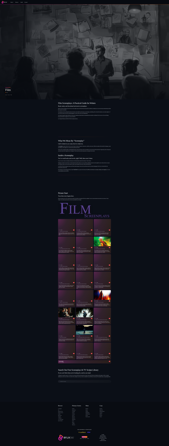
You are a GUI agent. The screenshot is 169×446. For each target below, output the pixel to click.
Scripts (9, 94)
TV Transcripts (60, 419)
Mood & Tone (60, 411)
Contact (101, 412)
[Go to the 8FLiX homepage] (5, 2)
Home (6, 94)
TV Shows (60, 418)
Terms (101, 416)
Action (73, 408)
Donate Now (84, 436)
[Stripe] (89, 432)
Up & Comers (60, 420)
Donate (101, 408)
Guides (87, 411)
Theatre (59, 416)
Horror (73, 415)
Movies (7, 92)
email (86, 376)
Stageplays (87, 412)
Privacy (101, 415)
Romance (73, 419)
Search (87, 415)
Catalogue (60, 408)
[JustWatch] (82, 432)
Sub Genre (60, 415)
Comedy (73, 411)
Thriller (73, 423)
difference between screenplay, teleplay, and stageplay (97, 169)
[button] (13, 2)
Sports (73, 422)
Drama (73, 412)
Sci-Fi (73, 420)
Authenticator (102, 411)
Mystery (73, 418)
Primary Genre (60, 412)
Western (73, 424)
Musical (73, 416)
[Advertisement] (84, 128)
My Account (88, 416)
